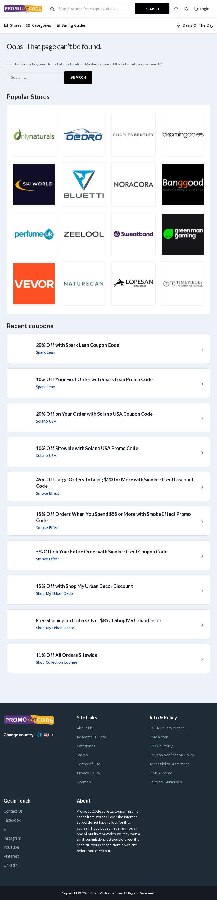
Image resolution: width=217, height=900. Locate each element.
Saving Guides (74, 25)
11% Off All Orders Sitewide (66, 655)
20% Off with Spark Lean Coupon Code (77, 345)
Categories (41, 25)
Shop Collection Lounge (56, 662)
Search (152, 9)
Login (204, 8)
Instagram (12, 838)
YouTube (11, 847)
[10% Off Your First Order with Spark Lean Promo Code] (108, 383)
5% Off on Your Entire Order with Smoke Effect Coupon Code (102, 552)
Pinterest (11, 856)
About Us (85, 727)
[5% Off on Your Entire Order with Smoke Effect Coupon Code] (108, 555)
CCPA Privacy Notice (167, 727)
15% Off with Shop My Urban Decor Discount (84, 586)
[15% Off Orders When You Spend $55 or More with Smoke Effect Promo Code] (108, 520)
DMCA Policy (161, 772)
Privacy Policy (88, 772)
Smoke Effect (47, 493)
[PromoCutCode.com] (23, 8)
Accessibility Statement (169, 763)
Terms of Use (88, 763)
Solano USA (46, 421)
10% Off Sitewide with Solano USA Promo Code (87, 448)
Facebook (12, 820)
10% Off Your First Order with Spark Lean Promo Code (94, 379)
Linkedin (11, 865)
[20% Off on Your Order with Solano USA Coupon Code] (108, 417)
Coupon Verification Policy (172, 754)
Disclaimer (159, 736)
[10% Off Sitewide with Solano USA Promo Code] (108, 452)
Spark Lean (45, 352)
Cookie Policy (161, 745)
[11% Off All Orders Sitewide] (108, 658)
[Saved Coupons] (176, 9)
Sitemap (84, 781)
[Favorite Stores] (186, 9)
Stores (15, 25)
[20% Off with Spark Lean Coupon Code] (108, 348)
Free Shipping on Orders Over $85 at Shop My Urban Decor (98, 620)
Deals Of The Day (198, 25)
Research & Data (91, 736)
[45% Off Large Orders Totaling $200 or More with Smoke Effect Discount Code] (108, 486)
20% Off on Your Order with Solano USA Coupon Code (94, 414)
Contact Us (13, 811)
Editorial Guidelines (166, 781)
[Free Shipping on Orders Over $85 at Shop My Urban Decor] (108, 624)
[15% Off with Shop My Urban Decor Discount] (108, 589)
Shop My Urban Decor (55, 593)
